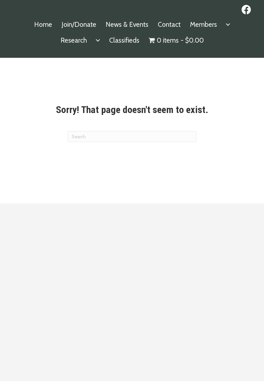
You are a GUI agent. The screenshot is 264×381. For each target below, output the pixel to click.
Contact (169, 24)
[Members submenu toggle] (228, 24)
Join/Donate (78, 24)
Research (74, 40)
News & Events (127, 24)
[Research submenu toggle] (97, 40)
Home (43, 24)
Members (203, 24)
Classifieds (124, 40)
